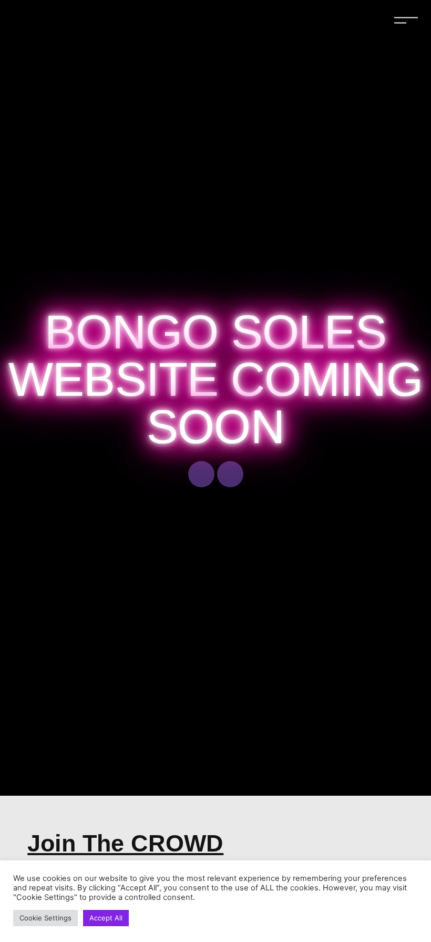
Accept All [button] (105, 918)
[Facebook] (201, 474)
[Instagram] (230, 474)
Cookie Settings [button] (45, 918)
